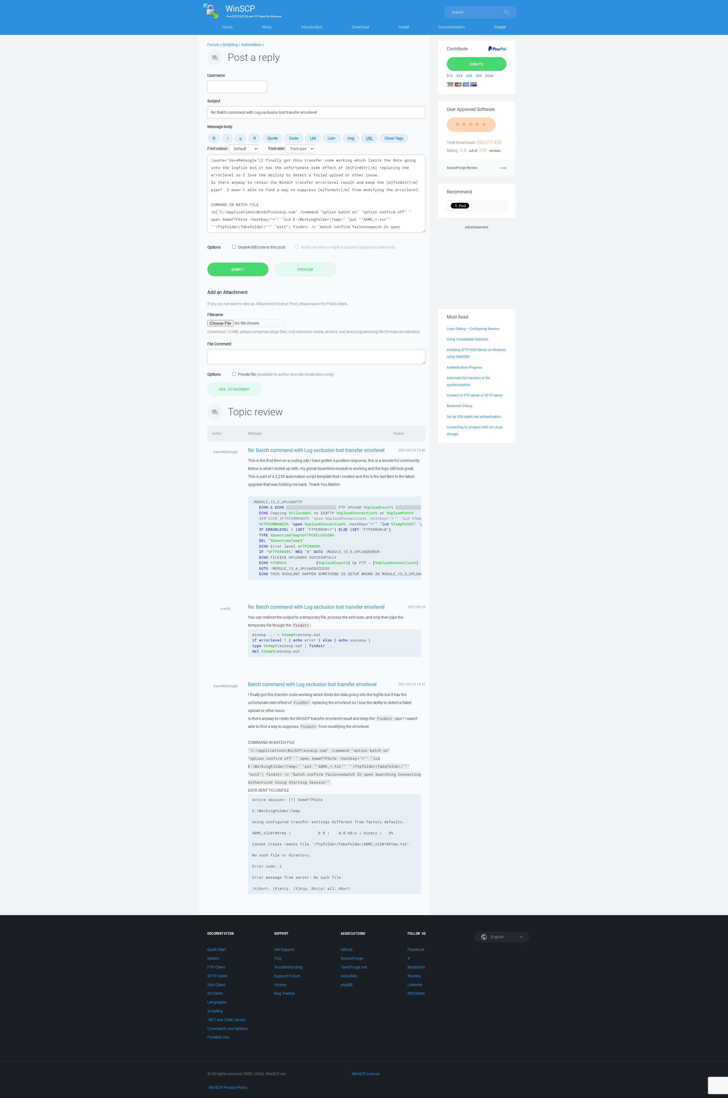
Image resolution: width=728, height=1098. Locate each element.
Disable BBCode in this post (261, 247)
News (267, 27)
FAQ (277, 958)
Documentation (452, 27)
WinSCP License (366, 1073)
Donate (476, 64)
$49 (469, 76)
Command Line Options (227, 1028)
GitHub (347, 949)
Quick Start (216, 949)
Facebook (416, 949)
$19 (450, 76)
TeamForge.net (354, 967)
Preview (305, 269)
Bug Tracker (284, 993)
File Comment (219, 343)
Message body (219, 126)
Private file (286, 374)
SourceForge (352, 958)
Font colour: (217, 148)
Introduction (311, 27)
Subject (213, 101)
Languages (216, 1002)
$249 (489, 76)
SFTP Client (217, 976)
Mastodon (416, 967)
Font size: (276, 148)
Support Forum (287, 976)
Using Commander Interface (467, 339)
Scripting (215, 1011)
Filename (215, 314)
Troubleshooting (288, 967)
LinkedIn (415, 984)
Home (227, 27)
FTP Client (216, 967)
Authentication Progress (464, 367)
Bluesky (414, 976)
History (280, 984)
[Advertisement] (476, 266)
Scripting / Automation (241, 44)
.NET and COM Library (226, 1019)
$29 (459, 76)
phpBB (347, 984)
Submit (238, 269)
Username (216, 75)
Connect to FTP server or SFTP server (474, 395)
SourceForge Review (462, 168)
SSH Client (216, 984)
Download (360, 27)
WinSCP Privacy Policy (228, 1087)
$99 (479, 76)
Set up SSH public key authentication (474, 416)
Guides (213, 958)
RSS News (416, 993)
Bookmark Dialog (459, 406)
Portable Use (218, 1037)
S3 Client (214, 993)
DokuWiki (349, 976)
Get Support (284, 949)
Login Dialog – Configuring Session (473, 329)
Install (404, 27)
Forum (500, 27)
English (497, 936)
